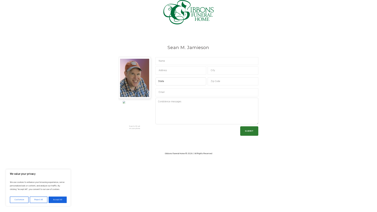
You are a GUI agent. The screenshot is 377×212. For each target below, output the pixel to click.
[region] (38, 187)
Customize (19, 199)
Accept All (57, 199)
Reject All (38, 199)
